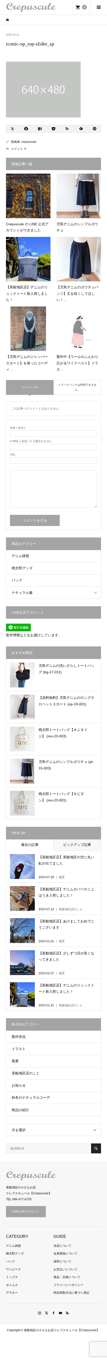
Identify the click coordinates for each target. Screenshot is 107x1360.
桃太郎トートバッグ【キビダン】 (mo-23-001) (61, 797)
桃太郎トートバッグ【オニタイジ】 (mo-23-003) (63, 733)
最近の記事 (30, 845)
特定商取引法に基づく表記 (71, 1292)
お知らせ (19, 1085)
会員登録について (65, 1253)
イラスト (19, 1049)
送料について (62, 1261)
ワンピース (13, 1269)
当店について (62, 1245)
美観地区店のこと (26, 1073)
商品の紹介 (20, 1110)
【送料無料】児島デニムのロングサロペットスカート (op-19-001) (66, 701)
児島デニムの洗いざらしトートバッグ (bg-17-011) (66, 669)
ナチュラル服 (22, 593)
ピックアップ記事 (77, 845)
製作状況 (19, 1037)
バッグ (17, 580)
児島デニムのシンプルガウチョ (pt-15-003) (66, 765)
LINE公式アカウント (26, 1211)
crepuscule (28, 142)
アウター (12, 1292)
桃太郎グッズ (22, 568)
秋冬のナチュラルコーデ (31, 1097)
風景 (15, 1061)
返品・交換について (67, 1277)
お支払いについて (65, 1269)
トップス (12, 1277)
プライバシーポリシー (68, 1285)
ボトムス (12, 1285)
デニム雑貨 (20, 556)
